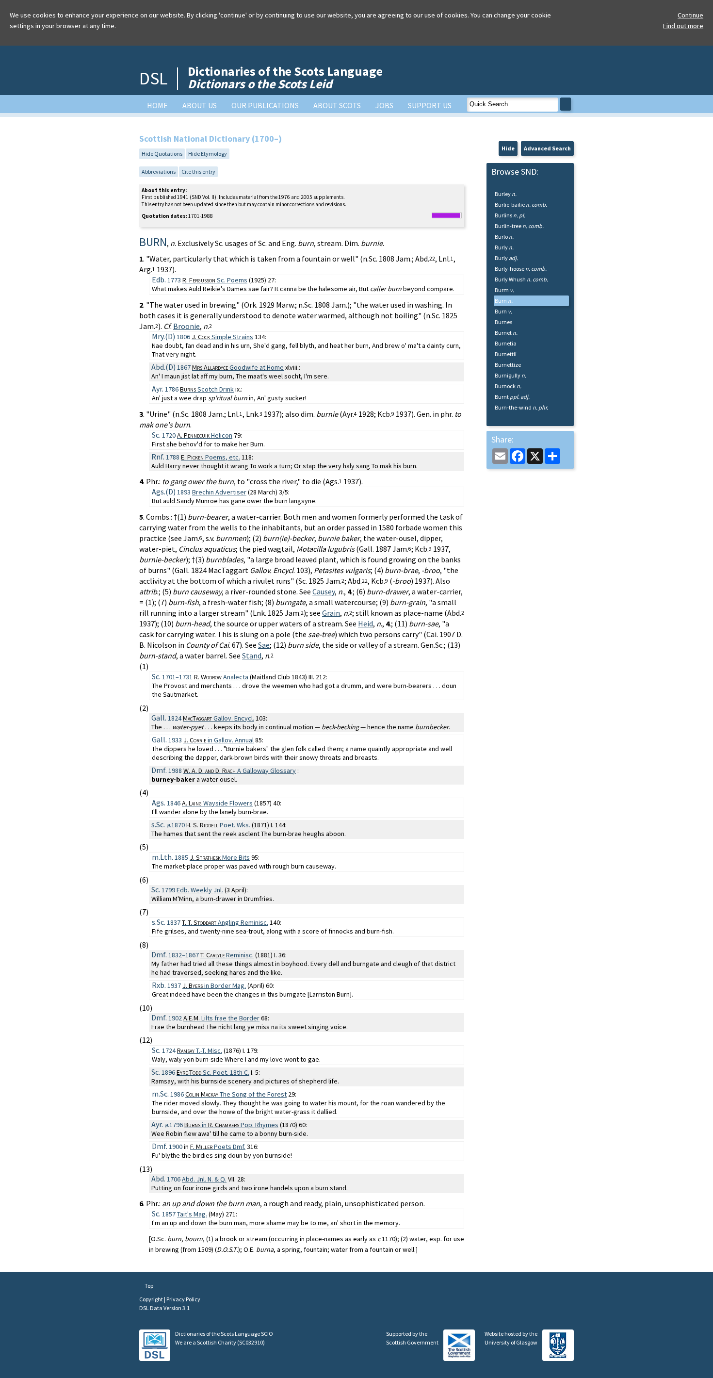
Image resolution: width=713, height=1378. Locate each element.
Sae (264, 645)
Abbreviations (159, 171)
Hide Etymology (207, 153)
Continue (690, 15)
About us (199, 105)
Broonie (186, 326)
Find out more (683, 25)
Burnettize (508, 364)
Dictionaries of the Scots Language (285, 77)
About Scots (337, 105)
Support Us (430, 105)
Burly (504, 247)
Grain (331, 613)
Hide (508, 148)
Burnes (503, 322)
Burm (504, 290)
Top (148, 1285)
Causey (323, 591)
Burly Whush (521, 279)
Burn (504, 300)
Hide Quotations (162, 153)
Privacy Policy (183, 1299)
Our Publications (265, 105)
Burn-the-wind (521, 407)
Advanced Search (547, 148)
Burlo (504, 236)
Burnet (506, 332)
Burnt (512, 396)
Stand (251, 655)
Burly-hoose (521, 268)
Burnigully (510, 375)
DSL (153, 78)
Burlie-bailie (521, 204)
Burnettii (506, 354)
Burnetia (506, 343)
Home (157, 105)
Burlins (510, 215)
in (218, 740)
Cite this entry (198, 171)
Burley (506, 193)
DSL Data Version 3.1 (164, 1308)
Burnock (508, 386)
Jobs (384, 105)
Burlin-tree (519, 226)
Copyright (151, 1299)
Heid (365, 623)
